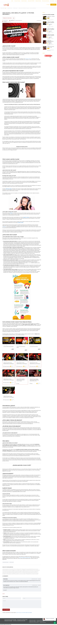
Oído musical (11, 562)
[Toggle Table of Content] (13, 18)
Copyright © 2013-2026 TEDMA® (10, 619)
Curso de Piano (32, 621)
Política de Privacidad (8, 620)
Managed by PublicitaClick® (22, 619)
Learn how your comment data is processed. (24, 612)
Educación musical (5, 562)
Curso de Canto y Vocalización (35, 620)
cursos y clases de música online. (25, 557)
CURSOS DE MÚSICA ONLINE (22, 154)
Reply (39, 585)
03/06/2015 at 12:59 (34, 585)
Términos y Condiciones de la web (19, 620)
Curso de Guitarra (41, 621)
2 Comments (38, 20)
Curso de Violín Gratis (34, 622)
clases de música (28, 58)
